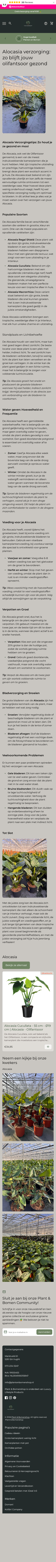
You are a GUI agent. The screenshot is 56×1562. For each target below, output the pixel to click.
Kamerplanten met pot (17, 1443)
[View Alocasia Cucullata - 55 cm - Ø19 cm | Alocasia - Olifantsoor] (28, 997)
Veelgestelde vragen (15, 1481)
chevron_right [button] (50, 38)
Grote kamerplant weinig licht (20, 1438)
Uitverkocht (47, 973)
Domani (9, 1504)
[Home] (28, 23)
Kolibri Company (13, 1509)
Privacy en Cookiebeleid (17, 1466)
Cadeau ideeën (12, 1433)
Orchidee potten (13, 1448)
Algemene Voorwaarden (17, 1461)
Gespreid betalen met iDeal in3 (21, 1491)
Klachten (9, 1476)
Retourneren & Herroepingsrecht (22, 1471)
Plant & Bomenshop (20, 1417)
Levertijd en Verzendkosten (19, 1486)
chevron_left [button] (5, 38)
